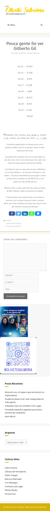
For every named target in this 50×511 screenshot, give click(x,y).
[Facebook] (12, 213)
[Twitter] (18, 213)
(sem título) (10, 416)
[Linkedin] (25, 213)
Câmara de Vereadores (15, 471)
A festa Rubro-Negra (13, 223)
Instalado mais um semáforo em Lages (23, 406)
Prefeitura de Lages (14, 486)
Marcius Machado (13, 479)
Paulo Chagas (11, 475)
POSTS (8, 221)
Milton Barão (11, 490)
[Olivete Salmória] (25, 10)
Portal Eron (10, 494)
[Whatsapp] (32, 213)
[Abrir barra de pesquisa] (41, 25)
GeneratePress (40, 507)
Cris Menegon (11, 482)
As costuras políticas (13, 226)
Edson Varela (11, 467)
